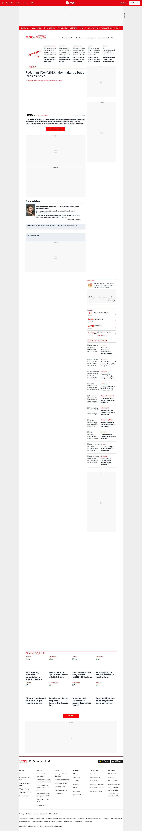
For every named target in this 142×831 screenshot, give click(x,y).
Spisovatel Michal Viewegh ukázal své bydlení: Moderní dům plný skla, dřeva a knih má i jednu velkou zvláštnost (58, 216)
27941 (90, 326)
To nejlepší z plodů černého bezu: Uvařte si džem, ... (108, 400)
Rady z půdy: (98, 325)
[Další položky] (120, 28)
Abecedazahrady (107, 396)
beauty (74, 226)
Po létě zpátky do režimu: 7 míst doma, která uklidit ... (108, 412)
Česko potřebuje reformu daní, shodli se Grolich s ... (108, 436)
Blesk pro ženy (107, 420)
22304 (90, 332)
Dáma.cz (104, 384)
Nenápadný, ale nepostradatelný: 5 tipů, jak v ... (65, 59)
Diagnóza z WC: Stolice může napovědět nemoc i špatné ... (81, 700)
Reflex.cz (104, 456)
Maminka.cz (77, 46)
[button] (104, 761)
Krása (32, 66)
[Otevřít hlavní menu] (3, 3)
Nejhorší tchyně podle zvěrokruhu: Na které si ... (50, 59)
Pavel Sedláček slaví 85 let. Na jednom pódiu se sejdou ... (108, 364)
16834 (90, 319)
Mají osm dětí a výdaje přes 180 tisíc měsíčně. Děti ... (58, 674)
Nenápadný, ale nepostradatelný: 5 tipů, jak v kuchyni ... (108, 376)
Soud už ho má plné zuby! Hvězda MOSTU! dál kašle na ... (108, 448)
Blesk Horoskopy (49, 46)
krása (38, 226)
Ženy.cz (105, 46)
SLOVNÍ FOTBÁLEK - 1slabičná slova (102, 333)
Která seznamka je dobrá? (101, 312)
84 (90, 313)
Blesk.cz (104, 345)
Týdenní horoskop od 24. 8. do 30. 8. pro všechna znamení (108, 388)
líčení (53, 226)
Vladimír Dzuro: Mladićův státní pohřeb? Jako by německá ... (106, 461)
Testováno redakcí (67, 38)
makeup (48, 226)
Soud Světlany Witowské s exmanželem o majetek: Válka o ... (107, 351)
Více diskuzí (101, 335)
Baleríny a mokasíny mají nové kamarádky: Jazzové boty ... (108, 424)
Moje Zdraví (76, 683)
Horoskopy (79, 38)
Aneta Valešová (43, 115)
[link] (30, 761)
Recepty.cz (62, 46)
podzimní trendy (66, 226)
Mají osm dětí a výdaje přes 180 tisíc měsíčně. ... (78, 59)
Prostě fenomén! (104, 38)
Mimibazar (105, 408)
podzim (42, 226)
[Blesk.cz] (70, 2)
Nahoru (71, 716)
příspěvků (90, 315)
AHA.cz (90, 46)
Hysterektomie (98, 319)
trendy (58, 226)
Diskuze (89, 310)
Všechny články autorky (74, 220)
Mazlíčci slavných (90, 38)
